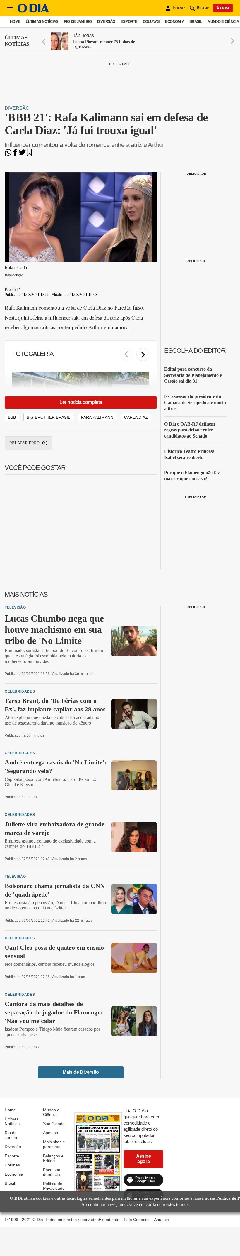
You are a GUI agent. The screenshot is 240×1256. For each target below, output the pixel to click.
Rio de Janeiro (78, 21)
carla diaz (136, 417)
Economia (174, 21)
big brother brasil (48, 417)
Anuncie (161, 1219)
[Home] (33, 11)
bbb (12, 417)
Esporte (129, 21)
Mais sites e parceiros (54, 1144)
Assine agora (143, 1159)
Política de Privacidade (54, 1186)
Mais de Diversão (81, 1072)
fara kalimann (97, 417)
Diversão (106, 21)
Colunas (151, 21)
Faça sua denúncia (51, 1172)
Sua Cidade (54, 1123)
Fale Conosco (137, 1219)
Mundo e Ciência (223, 21)
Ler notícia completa (80, 402)
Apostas (50, 1132)
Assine (222, 8)
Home (15, 21)
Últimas (17, 41)
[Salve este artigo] (29, 154)
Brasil (195, 21)
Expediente (109, 1219)
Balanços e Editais (53, 1158)
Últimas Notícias (42, 21)
